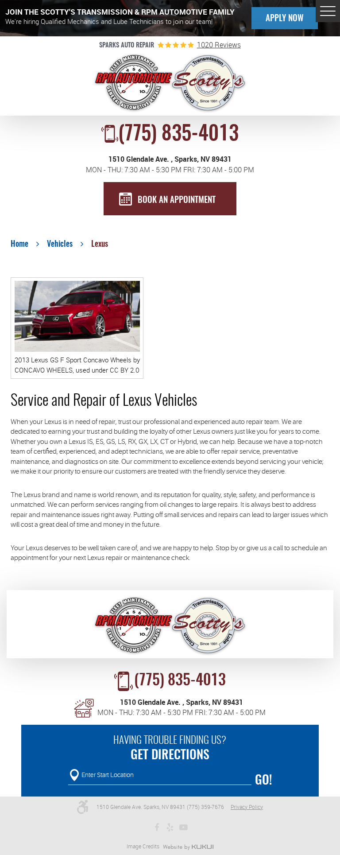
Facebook (156, 827)
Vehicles (60, 245)
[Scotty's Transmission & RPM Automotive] (170, 83)
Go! (263, 781)
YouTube (183, 827)
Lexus (99, 245)
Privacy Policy (247, 807)
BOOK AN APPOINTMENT (177, 200)
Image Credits (143, 846)
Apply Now (285, 19)
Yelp (170, 827)
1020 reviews (219, 45)
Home (19, 245)
